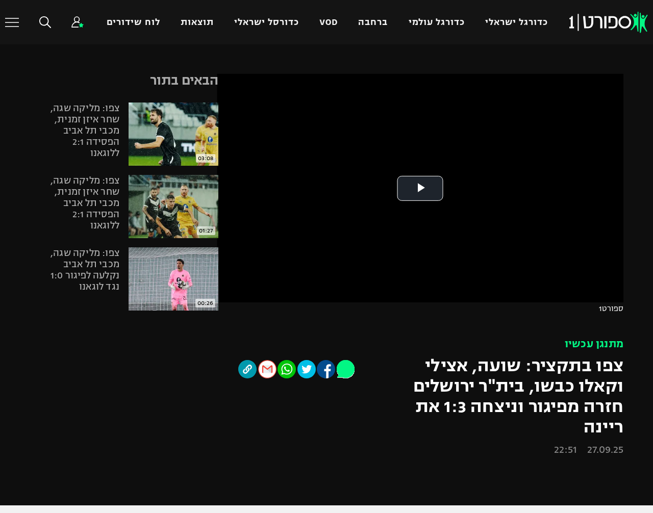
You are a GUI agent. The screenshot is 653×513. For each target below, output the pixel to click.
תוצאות (197, 22)
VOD (328, 22)
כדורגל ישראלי (516, 22)
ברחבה (373, 22)
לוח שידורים (133, 22)
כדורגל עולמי (437, 22)
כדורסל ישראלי (266, 22)
